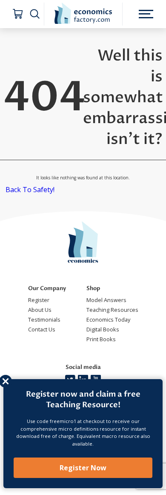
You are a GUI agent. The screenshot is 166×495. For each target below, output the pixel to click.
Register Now (83, 467)
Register (38, 300)
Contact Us (41, 329)
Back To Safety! (30, 189)
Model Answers (106, 300)
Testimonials (44, 319)
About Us (40, 310)
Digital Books (102, 329)
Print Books (101, 339)
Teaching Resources (112, 310)
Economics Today (108, 319)
